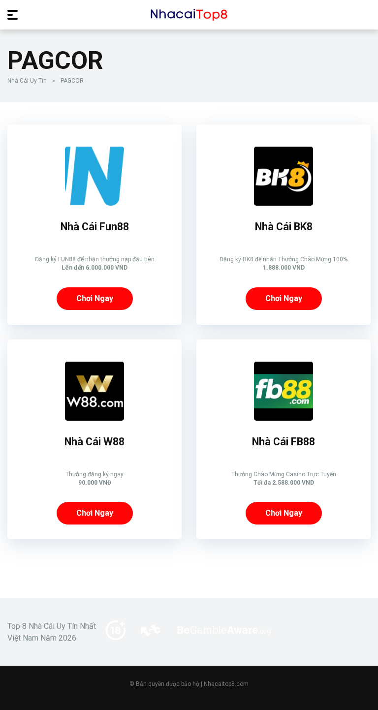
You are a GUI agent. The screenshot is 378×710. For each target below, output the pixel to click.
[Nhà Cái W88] (94, 418)
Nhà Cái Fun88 (95, 226)
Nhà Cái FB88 (283, 441)
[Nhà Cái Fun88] (94, 203)
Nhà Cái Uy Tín (27, 80)
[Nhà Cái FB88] (283, 418)
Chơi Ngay (94, 298)
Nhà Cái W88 (94, 441)
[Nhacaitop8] (189, 14)
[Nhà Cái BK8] (283, 203)
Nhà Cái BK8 (284, 226)
